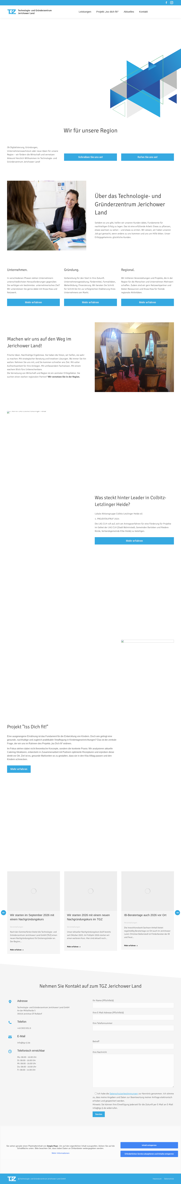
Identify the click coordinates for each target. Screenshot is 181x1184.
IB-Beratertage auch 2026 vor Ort (145, 915)
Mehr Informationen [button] (60, 1153)
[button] (3, 912)
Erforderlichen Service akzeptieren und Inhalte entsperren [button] (149, 1154)
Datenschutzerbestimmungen (124, 1093)
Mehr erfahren (15, 950)
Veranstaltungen (16, 927)
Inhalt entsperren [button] (149, 1145)
